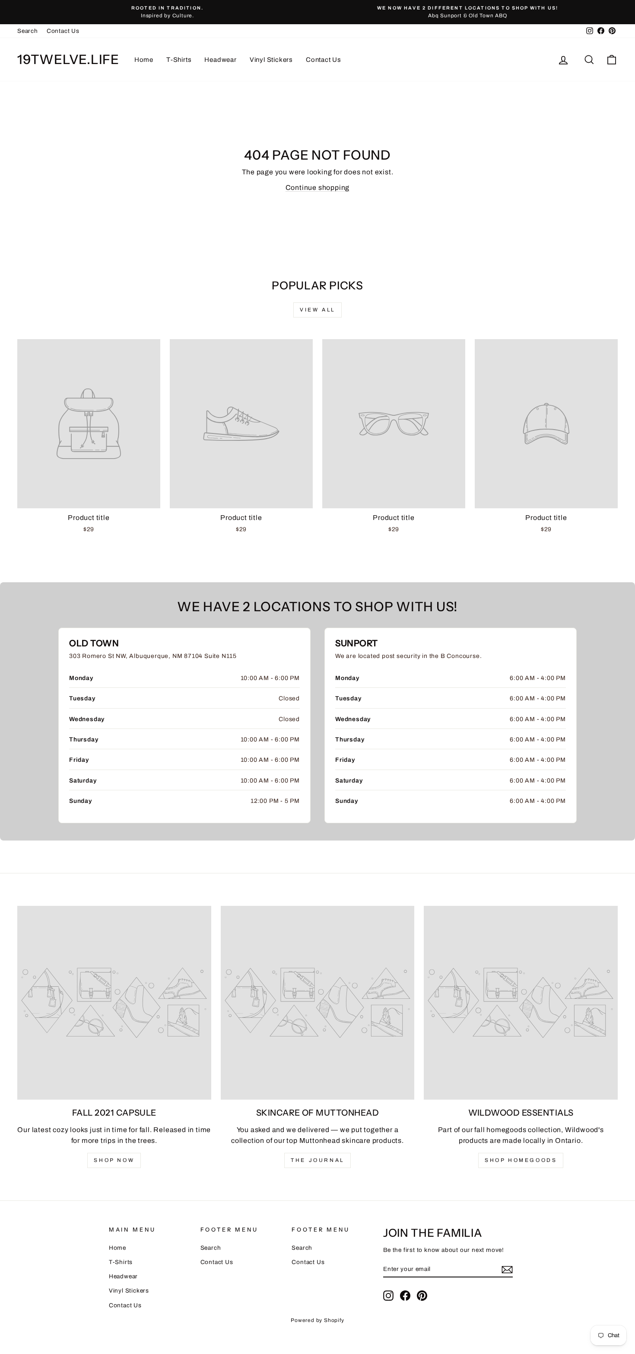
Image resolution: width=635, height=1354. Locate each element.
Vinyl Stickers (271, 59)
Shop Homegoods (521, 1160)
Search (27, 31)
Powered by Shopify (317, 1320)
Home (143, 59)
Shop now (114, 1160)
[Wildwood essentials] (521, 1003)
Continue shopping (318, 187)
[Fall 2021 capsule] (114, 1003)
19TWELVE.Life (68, 59)
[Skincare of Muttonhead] (318, 1003)
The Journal (317, 1160)
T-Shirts (178, 59)
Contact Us (63, 31)
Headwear (220, 59)
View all (317, 310)
